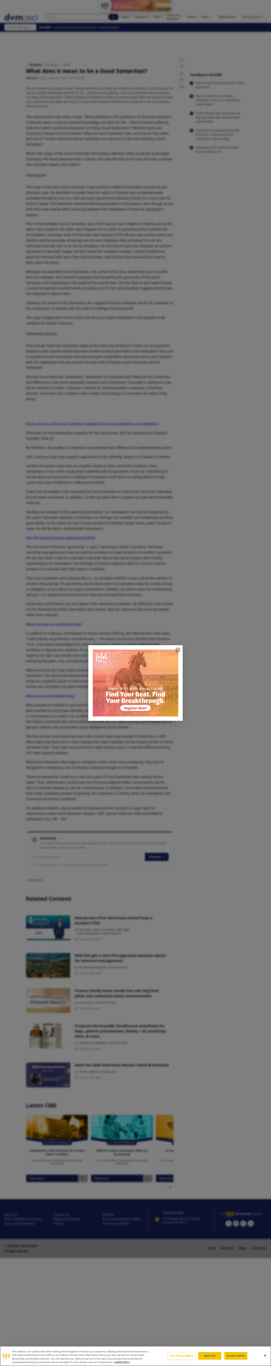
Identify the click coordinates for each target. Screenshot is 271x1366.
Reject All (210, 1355)
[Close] (265, 1355)
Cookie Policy (122, 1362)
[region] (135, 1356)
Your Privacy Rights (181, 1355)
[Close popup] (177, 650)
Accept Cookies (236, 1355)
